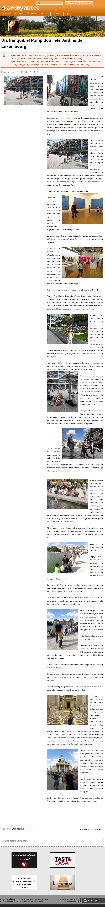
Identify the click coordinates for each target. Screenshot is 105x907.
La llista (44, 14)
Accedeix (72, 3)
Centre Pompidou (66, 118)
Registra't (86, 3)
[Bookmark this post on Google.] (18, 829)
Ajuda (68, 14)
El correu (32, 14)
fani (12, 72)
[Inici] (20, 7)
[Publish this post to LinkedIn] (20, 829)
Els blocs (19, 14)
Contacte (57, 14)
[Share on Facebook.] (15, 829)
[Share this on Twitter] (23, 829)
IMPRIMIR (85, 829)
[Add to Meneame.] (10, 829)
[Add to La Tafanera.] (8, 829)
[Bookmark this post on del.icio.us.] (13, 829)
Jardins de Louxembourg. (68, 471)
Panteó (59, 668)
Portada (6, 14)
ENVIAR (98, 829)
